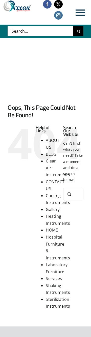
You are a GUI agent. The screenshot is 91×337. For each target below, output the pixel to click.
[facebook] (47, 4)
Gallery (52, 209)
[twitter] (58, 4)
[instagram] (58, 15)
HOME (52, 230)
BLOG (51, 154)
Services (54, 278)
